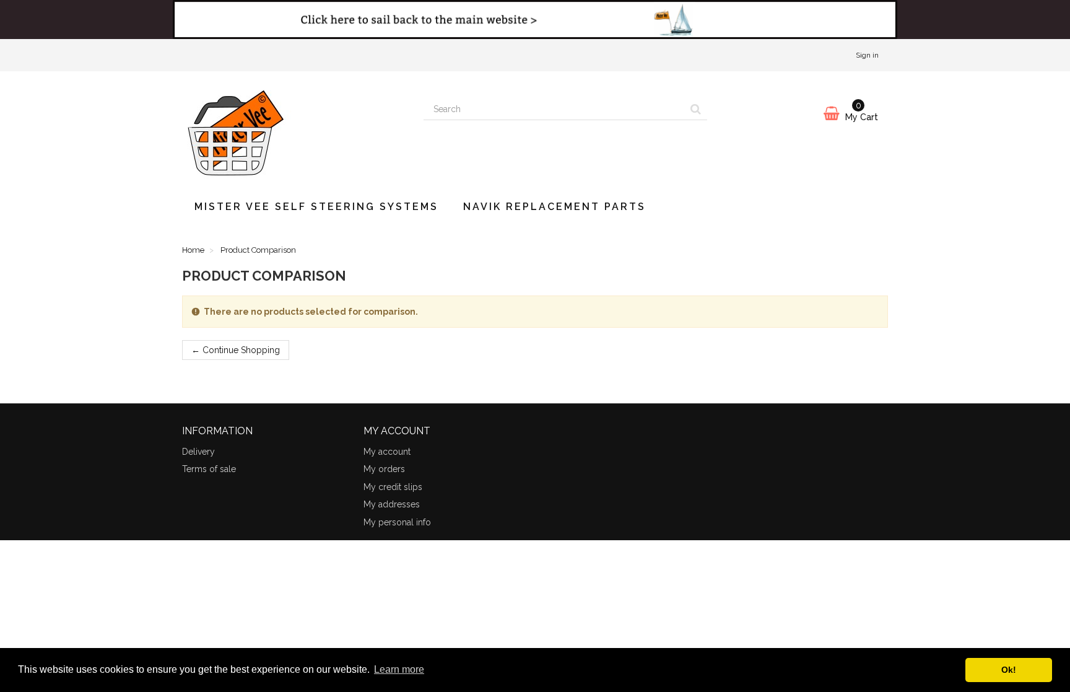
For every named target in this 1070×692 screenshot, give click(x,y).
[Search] (695, 109)
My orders (384, 469)
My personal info (397, 522)
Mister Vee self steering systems (316, 206)
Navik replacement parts (554, 206)
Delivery (198, 452)
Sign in (867, 55)
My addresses (391, 504)
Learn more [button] (399, 669)
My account (387, 452)
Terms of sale (209, 469)
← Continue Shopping (235, 350)
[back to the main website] (535, 19)
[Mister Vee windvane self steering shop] (293, 129)
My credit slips (392, 487)
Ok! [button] (1008, 670)
